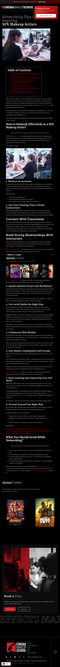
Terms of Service (32, 645)
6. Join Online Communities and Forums (23, 86)
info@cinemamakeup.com (34, 657)
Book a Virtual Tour (46, 15)
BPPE (28, 648)
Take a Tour (10, 609)
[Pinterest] (23, 657)
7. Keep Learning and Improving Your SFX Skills (25, 88)
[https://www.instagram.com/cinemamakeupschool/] (19, 657)
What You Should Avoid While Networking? (22, 92)
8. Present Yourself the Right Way (21, 90)
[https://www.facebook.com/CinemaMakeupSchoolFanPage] (10, 657)
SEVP (28, 650)
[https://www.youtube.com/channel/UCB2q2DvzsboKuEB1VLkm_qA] (15, 657)
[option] (15, 512)
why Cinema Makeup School (39, 470)
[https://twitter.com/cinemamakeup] (6, 657)
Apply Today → (42, 1)
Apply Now (24, 609)
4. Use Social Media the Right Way (21, 82)
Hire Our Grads (31, 653)
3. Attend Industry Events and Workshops (23, 80)
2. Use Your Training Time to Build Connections (25, 77)
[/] (17, 7)
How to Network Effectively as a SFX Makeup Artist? (25, 73)
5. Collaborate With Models (20, 84)
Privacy (29, 643)
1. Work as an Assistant (18, 75)
